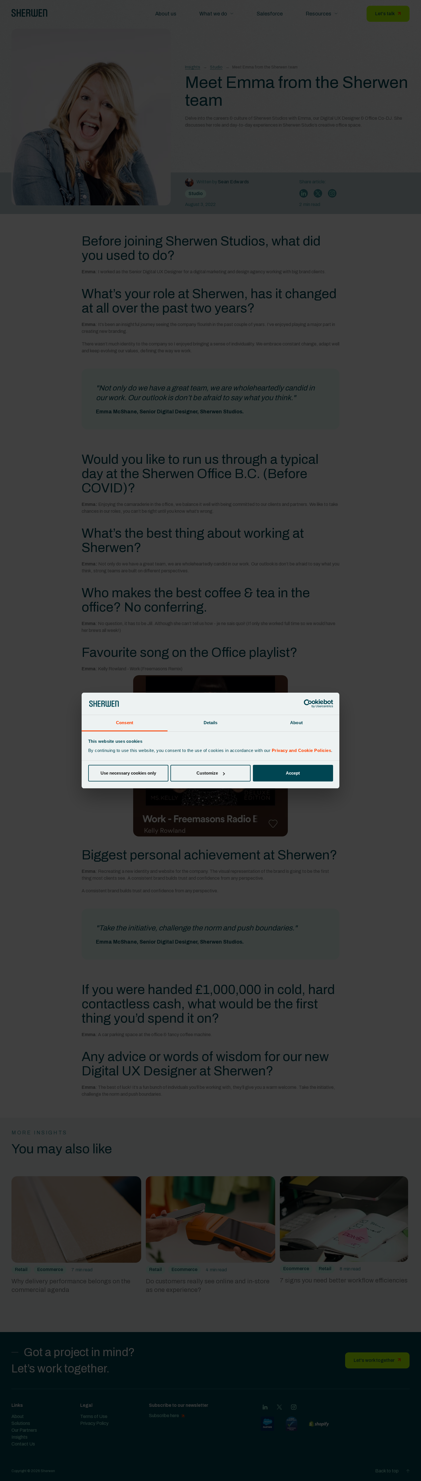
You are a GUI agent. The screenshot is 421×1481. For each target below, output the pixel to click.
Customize (207, 773)
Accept (293, 773)
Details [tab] (211, 722)
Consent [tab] (124, 722)
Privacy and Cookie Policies (301, 750)
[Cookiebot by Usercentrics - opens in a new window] (308, 704)
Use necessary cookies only (128, 773)
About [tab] (296, 722)
